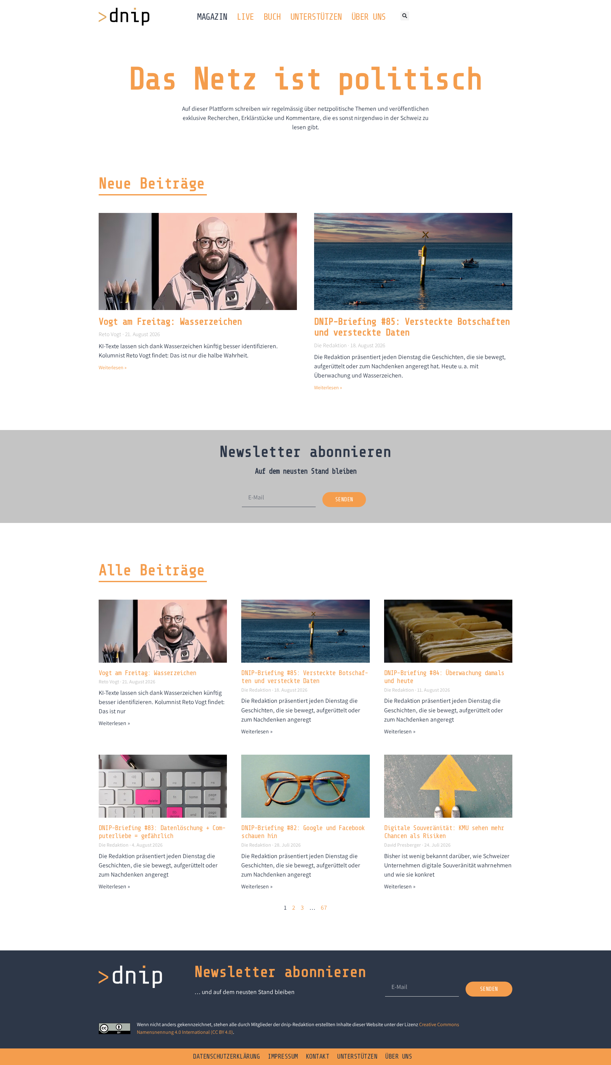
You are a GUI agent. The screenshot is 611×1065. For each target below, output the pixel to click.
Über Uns (368, 17)
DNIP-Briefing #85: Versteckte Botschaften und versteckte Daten (304, 677)
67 (324, 907)
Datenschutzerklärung (226, 1056)
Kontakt (317, 1056)
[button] (404, 15)
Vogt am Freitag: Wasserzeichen (170, 321)
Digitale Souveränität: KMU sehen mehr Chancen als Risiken (444, 832)
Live (245, 17)
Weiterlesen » (113, 367)
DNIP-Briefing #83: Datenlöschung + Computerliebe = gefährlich (162, 832)
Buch (272, 17)
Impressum (283, 1056)
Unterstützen (316, 17)
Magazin (212, 17)
